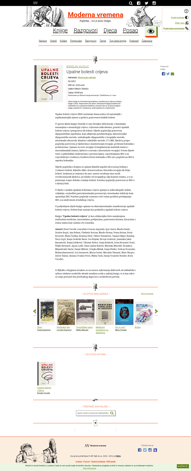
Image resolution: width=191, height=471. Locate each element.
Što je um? (121, 328)
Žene (44, 328)
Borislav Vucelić (77, 66)
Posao (130, 30)
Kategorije (151, 31)
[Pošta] (172, 73)
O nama (78, 461)
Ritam (138, 327)
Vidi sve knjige (147, 294)
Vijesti (53, 40)
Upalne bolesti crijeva (44, 390)
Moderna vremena (95, 15)
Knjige (60, 30)
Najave (43, 40)
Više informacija (89, 468)
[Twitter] (146, 3)
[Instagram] (154, 3)
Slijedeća (156, 312)
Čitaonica (147, 40)
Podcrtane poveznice (174, 28)
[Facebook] (138, 3)
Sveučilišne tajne (84, 328)
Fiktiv (118, 456)
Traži (112, 413)
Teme (103, 40)
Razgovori (86, 30)
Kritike (63, 40)
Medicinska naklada (87, 77)
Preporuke (76, 40)
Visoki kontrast (178, 17)
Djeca (110, 30)
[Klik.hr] (155, 450)
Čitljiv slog (180, 23)
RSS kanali (111, 461)
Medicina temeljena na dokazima (102, 330)
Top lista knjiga (117, 40)
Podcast (134, 40)
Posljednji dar (64, 328)
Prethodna (34, 312)
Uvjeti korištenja (98, 461)
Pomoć (86, 461)
